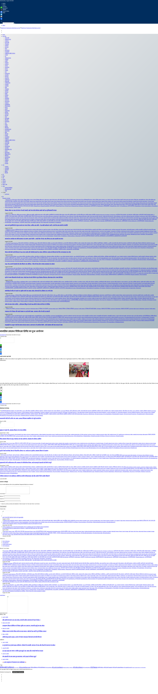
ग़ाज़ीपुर (7, 86)
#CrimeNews (16, 667)
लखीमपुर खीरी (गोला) (10, 53)
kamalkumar (3, 335)
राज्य (3, 165)
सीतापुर (6, 155)
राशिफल (4, 181)
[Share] (79, 354)
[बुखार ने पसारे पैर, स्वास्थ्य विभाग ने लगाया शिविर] (7, 427)
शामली (6, 145)
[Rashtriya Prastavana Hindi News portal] (20, 28)
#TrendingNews (86, 667)
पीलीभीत (7, 98)
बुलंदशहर (7, 121)
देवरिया (6, 95)
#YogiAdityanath (128, 667)
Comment (3, 493)
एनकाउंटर (7, 73)
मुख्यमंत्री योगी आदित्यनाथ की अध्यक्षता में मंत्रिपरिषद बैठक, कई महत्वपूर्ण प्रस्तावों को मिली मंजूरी (26, 462)
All (5, 56)
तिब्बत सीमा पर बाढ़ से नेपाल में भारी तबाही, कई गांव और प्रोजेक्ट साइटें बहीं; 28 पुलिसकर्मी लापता (31, 210)
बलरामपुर (7, 110)
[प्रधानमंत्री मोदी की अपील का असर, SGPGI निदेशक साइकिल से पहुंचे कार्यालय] (79, 415)
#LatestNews (49, 667)
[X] (79, 347)
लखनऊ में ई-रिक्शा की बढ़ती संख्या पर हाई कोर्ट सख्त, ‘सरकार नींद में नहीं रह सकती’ (27, 311)
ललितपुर (7, 141)
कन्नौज (7, 75)
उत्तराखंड (7, 168)
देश (3, 174)
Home (3, 3)
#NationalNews (66, 667)
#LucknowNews (57, 667)
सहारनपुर (7, 152)
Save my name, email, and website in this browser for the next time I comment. (20, 504)
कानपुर (6, 47)
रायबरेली (7, 52)
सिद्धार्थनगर (7, 154)
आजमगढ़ (7, 67)
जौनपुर (6, 92)
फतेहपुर (7, 103)
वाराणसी (7, 42)
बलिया (6, 112)
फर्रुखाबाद (7, 104)
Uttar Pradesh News (136, 667)
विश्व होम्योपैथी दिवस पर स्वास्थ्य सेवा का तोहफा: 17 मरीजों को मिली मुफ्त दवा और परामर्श (22, 528)
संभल (6, 151)
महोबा (6, 126)
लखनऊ (4, 9)
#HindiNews (34, 667)
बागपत (6, 115)
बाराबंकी (7, 118)
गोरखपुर (7, 44)
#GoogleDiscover (24, 667)
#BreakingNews (7, 667)
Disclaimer (5, 8)
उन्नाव (6, 70)
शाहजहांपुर (7, 146)
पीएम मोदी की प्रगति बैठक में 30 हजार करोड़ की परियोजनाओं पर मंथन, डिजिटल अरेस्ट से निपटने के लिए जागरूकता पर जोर (38, 252)
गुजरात (6, 166)
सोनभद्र (6, 159)
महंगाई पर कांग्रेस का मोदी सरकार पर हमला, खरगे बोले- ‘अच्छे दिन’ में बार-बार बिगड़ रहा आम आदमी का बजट (34, 239)
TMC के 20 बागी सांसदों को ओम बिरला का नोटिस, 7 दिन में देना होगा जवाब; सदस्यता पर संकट (30, 264)
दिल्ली (6, 173)
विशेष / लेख (4, 184)
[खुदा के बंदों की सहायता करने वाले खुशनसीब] (9, 516)
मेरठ (6, 132)
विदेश (3, 176)
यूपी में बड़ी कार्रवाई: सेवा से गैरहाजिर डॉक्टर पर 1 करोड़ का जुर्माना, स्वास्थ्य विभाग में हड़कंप (24, 451)
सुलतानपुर (7, 157)
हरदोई (6, 55)
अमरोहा (6, 59)
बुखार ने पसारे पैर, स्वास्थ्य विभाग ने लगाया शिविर (13, 430)
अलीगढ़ (6, 64)
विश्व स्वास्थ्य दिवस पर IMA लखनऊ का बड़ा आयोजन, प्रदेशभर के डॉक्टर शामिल (20, 439)
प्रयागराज (7, 50)
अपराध (3, 179)
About (3, 5)
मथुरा (6, 124)
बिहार (6, 171)
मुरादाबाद (7, 131)
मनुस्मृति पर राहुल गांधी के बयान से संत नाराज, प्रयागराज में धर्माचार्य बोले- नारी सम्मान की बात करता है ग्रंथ (34, 325)
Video (3, 12)
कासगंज (7, 78)
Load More (2, 595)
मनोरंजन (4, 183)
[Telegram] (79, 350)
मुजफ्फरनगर (8, 129)
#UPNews (93, 667)
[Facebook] (79, 348)
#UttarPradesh (108, 667)
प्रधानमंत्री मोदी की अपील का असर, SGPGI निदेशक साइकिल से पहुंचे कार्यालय (20, 418)
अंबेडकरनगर (8, 39)
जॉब (6, 191)
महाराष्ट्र (7, 169)
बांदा (6, 49)
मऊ (6, 123)
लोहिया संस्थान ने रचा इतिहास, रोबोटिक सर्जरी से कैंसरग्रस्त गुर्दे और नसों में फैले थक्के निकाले (25, 476)
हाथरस (6, 163)
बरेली (6, 109)
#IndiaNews (42, 667)
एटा (6, 72)
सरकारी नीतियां (8, 188)
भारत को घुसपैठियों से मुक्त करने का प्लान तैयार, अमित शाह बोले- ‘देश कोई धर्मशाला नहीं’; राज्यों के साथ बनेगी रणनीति (36, 225)
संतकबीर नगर (8, 149)
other (3, 186)
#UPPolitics (101, 667)
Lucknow (7, 194)
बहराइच (7, 114)
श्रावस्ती (6, 148)
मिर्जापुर (7, 128)
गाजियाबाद (7, 83)
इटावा (6, 69)
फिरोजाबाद (7, 106)
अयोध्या (6, 45)
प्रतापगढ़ (7, 100)
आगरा (6, 66)
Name (2, 496)
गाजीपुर (7, 84)
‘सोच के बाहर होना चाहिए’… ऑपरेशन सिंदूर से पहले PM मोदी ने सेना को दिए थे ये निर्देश (27, 304)
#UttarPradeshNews (118, 667)
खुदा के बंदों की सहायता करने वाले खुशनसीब (12, 517)
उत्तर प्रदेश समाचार (143, 667)
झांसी (6, 93)
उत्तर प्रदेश (4, 36)
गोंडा (6, 87)
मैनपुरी (6, 134)
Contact (4, 6)
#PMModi (71, 667)
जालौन (6, 90)
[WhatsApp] (79, 345)
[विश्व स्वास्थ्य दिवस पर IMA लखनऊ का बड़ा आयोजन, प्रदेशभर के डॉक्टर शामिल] (79, 436)
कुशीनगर (7, 79)
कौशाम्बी (7, 38)
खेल (3, 178)
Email (1, 498)
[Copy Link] (79, 352)
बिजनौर (7, 120)
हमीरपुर (6, 160)
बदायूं (6, 107)
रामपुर (6, 135)
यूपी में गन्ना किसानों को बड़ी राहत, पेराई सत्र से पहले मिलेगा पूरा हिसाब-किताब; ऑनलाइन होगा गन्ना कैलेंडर (34, 277)
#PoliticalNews (78, 667)
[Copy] (1, 388)
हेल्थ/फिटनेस (8, 189)
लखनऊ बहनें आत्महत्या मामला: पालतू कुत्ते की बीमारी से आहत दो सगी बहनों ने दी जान (22, 523)
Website (2, 501)
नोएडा (6, 97)
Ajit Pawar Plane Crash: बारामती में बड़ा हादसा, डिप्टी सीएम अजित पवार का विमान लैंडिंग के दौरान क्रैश (25, 534)
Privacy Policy (5, 11)
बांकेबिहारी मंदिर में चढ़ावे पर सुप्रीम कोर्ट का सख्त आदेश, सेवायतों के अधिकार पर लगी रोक (29, 291)
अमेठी (6, 61)
